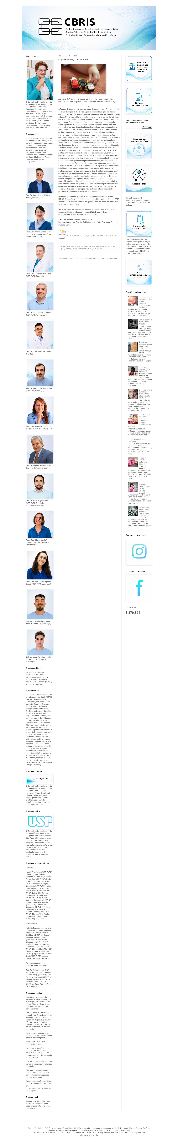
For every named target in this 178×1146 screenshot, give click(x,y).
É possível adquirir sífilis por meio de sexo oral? (145, 346)
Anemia (73, 246)
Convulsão (91, 246)
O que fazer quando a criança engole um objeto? (144, 486)
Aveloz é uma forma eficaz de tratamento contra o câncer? (145, 510)
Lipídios (74, 249)
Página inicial (89, 258)
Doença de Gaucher (102, 246)
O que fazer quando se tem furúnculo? (144, 369)
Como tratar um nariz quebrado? (137, 440)
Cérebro (84, 246)
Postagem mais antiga (110, 258)
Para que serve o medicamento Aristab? (145, 322)
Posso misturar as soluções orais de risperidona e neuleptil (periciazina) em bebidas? (139, 421)
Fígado (62, 249)
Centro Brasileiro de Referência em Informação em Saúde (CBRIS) (54, 1128)
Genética (68, 249)
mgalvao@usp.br (32, 1108)
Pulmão (95, 249)
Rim (100, 249)
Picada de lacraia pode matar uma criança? (143, 461)
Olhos (90, 249)
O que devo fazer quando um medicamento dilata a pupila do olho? (145, 394)
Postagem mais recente (68, 258)
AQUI (102, 235)
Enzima (112, 246)
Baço (78, 246)
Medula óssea (82, 249)
